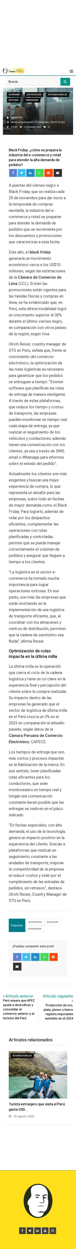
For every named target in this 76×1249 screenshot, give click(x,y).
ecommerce (35, 921)
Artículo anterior (19, 996)
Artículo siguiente (58, 996)
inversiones (34, 928)
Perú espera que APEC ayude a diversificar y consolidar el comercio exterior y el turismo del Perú (19, 1009)
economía (52, 921)
